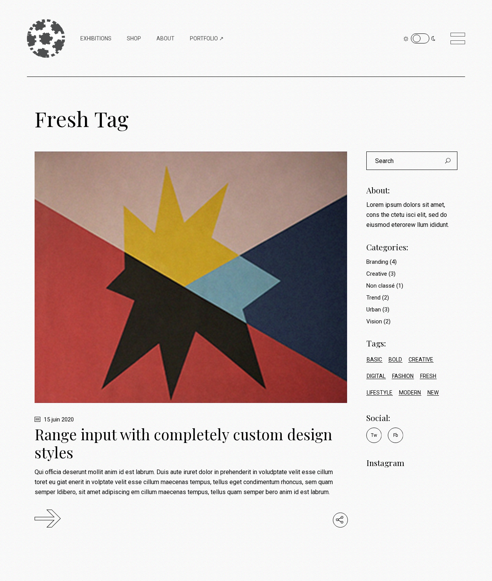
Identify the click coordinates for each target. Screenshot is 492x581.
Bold (395, 359)
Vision (374, 321)
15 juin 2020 (58, 419)
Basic (374, 359)
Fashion (403, 376)
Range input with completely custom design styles (183, 443)
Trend (373, 297)
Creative (376, 273)
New (433, 393)
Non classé (380, 285)
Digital (376, 376)
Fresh (428, 376)
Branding (377, 261)
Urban (373, 309)
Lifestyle (379, 393)
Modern (410, 393)
